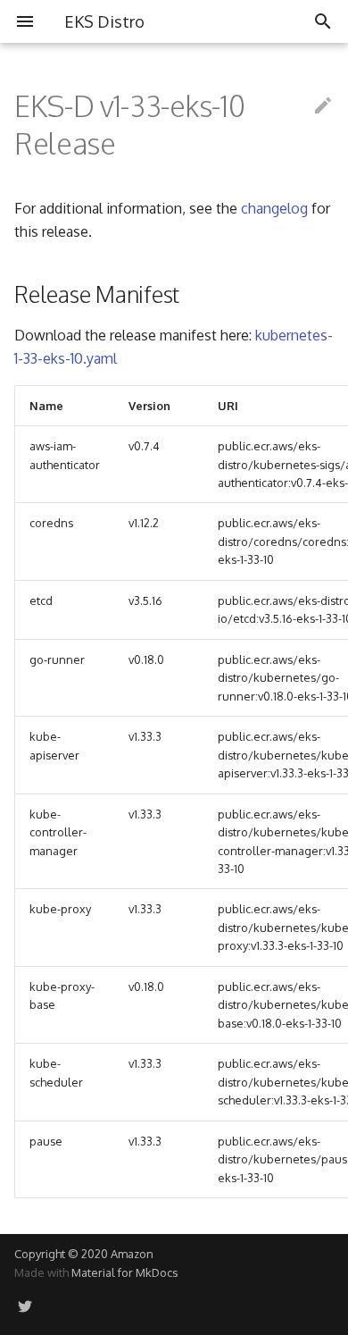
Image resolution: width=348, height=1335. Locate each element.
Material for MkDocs (124, 1272)
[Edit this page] (323, 106)
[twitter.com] (25, 1306)
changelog (274, 208)
